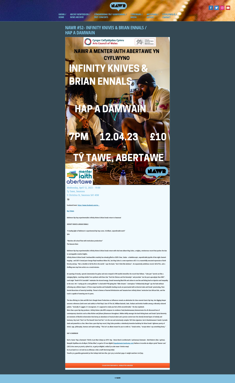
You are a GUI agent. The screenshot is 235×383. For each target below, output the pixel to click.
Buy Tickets (70, 211)
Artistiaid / (152, 14)
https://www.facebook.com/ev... (88, 205)
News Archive (77, 17)
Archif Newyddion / (80, 14)
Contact (166, 17)
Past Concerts (101, 17)
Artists (150, 17)
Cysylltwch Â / (169, 14)
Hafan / (62, 14)
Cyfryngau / (136, 14)
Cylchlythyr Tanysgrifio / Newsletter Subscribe (117, 365)
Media (133, 17)
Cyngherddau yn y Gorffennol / (110, 14)
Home (61, 17)
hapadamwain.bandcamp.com (123, 343)
